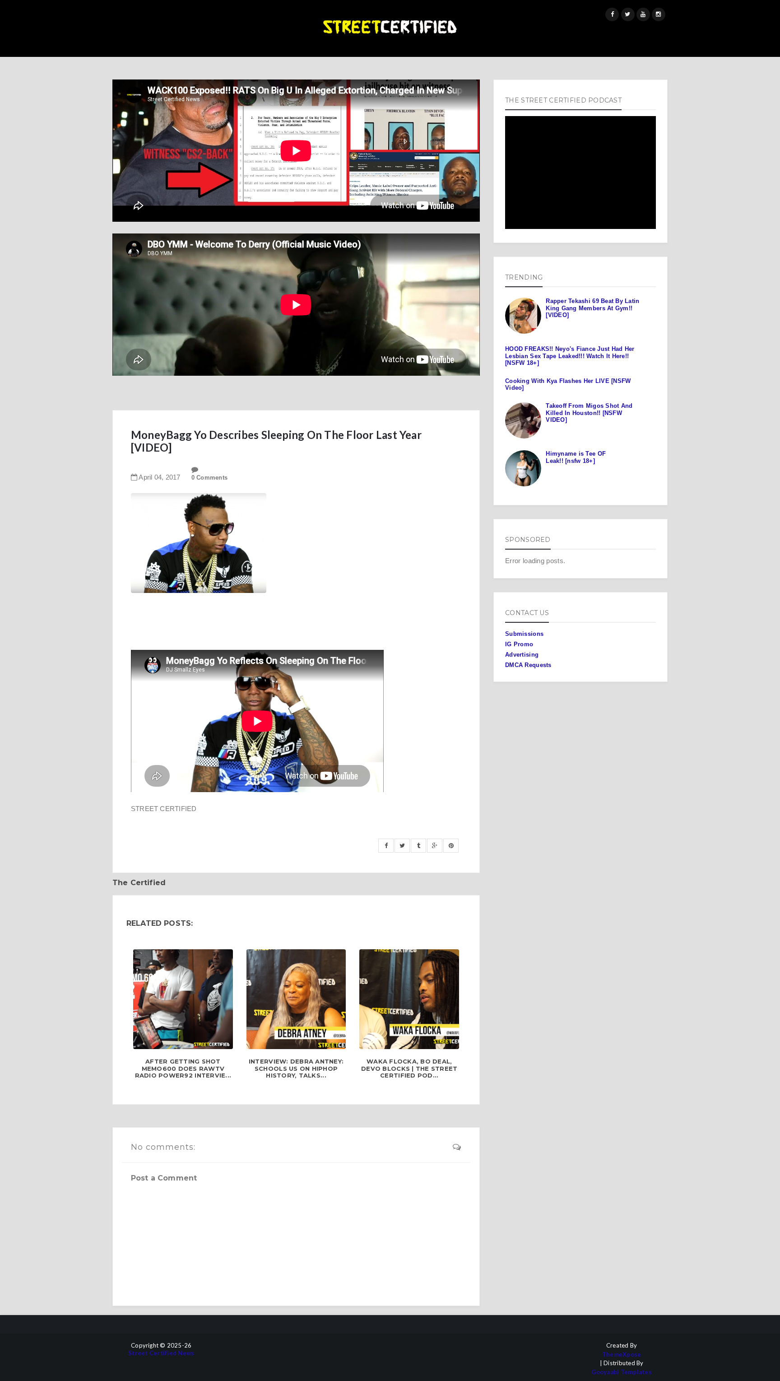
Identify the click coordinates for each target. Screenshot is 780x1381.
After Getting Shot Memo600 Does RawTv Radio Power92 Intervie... (183, 1068)
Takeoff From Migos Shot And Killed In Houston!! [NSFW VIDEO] (589, 412)
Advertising (522, 654)
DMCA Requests (528, 665)
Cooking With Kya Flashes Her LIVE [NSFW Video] (568, 385)
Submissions (524, 633)
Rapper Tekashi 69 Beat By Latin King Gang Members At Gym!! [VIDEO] (592, 308)
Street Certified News (161, 1353)
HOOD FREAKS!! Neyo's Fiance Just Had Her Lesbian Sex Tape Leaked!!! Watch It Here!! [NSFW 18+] (569, 355)
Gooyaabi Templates (621, 1372)
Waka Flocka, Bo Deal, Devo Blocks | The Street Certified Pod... (409, 1068)
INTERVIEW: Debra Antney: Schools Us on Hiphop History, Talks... (296, 1068)
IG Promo (519, 644)
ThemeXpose (621, 1354)
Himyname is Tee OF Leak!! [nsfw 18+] (576, 457)
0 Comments (209, 477)
